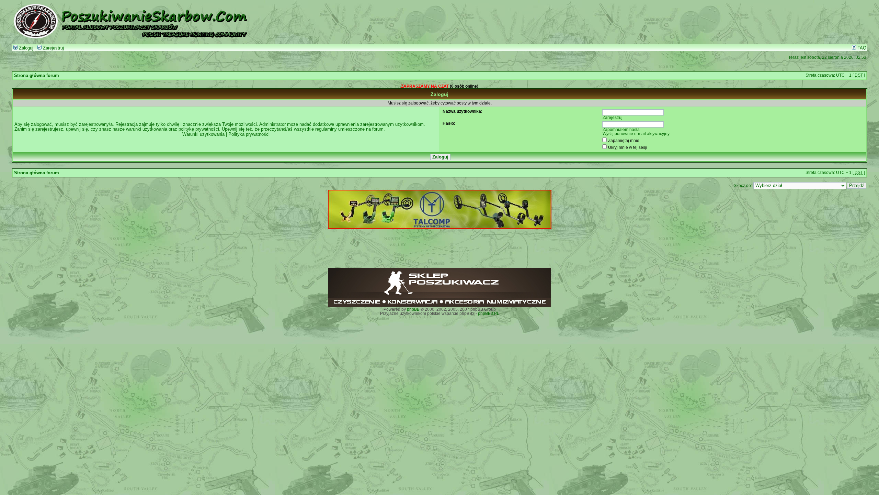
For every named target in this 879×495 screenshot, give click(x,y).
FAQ (861, 48)
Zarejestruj (53, 48)
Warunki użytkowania (203, 134)
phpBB (413, 309)
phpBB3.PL (488, 313)
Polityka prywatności (249, 134)
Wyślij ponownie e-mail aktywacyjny (636, 134)
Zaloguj (25, 48)
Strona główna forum (36, 75)
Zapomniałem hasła (621, 130)
